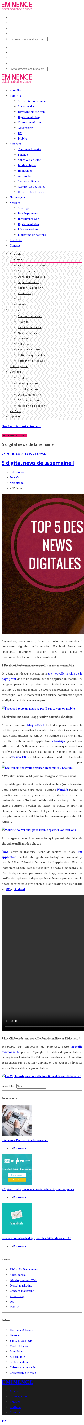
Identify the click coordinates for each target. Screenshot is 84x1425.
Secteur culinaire (28, 181)
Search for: (9, 1086)
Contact (15, 245)
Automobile (25, 176)
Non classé (17, 483)
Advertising (25, 128)
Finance (23, 154)
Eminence (19, 472)
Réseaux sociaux (28, 229)
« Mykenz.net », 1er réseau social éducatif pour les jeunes (38, 1189)
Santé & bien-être (29, 160)
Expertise (16, 96)
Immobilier (25, 170)
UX (20, 133)
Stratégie (24, 208)
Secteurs (15, 144)
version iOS (18, 757)
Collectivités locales (31, 192)
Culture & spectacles (31, 186)
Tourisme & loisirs (29, 149)
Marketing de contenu (32, 235)
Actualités (16, 90)
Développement (28, 213)
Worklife (62, 789)
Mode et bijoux (27, 165)
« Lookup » (58, 741)
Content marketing (30, 122)
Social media (26, 106)
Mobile (22, 138)
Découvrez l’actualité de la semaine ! (25, 1140)
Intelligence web (28, 219)
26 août (14, 477)
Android (19, 889)
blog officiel (35, 725)
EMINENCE (17, 1382)
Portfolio (16, 240)
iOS (8, 889)
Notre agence (18, 197)
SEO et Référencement (32, 101)
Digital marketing (29, 117)
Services (15, 203)
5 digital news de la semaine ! (38, 462)
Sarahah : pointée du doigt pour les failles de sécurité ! (36, 1238)
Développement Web (31, 112)
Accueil (14, 1391)
